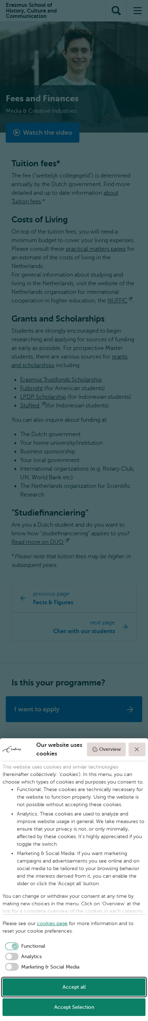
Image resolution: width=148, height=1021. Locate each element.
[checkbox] (24, 946)
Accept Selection (74, 1007)
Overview (110, 749)
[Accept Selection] (137, 749)
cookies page (52, 923)
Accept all (74, 987)
